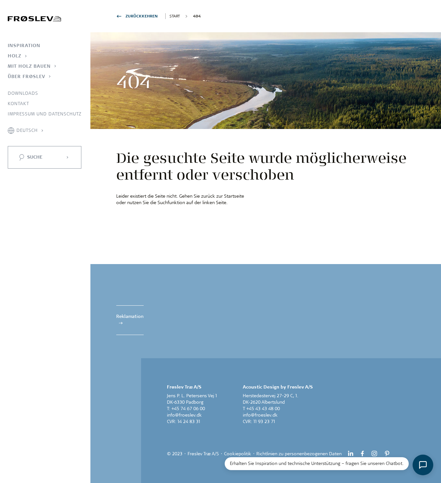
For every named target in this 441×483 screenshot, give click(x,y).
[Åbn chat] (423, 465)
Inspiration (24, 45)
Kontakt (18, 103)
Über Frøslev (26, 76)
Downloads (23, 93)
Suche (34, 157)
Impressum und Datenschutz (44, 114)
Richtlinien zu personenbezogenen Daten (299, 454)
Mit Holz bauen (29, 66)
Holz (14, 56)
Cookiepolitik (237, 454)
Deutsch (27, 130)
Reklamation (130, 316)
